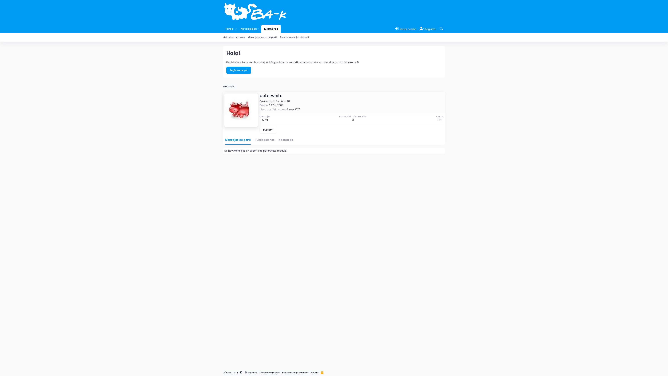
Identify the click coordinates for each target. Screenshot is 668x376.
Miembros (271, 29)
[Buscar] (441, 28)
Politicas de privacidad (295, 372)
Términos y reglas (269, 372)
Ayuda (314, 372)
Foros (229, 29)
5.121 (265, 120)
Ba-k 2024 (232, 372)
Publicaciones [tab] (265, 140)
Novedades (249, 29)
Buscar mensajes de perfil (294, 37)
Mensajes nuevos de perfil (262, 37)
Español (252, 372)
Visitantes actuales (234, 37)
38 (440, 120)
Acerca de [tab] (286, 140)
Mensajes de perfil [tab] (238, 140)
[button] (235, 29)
